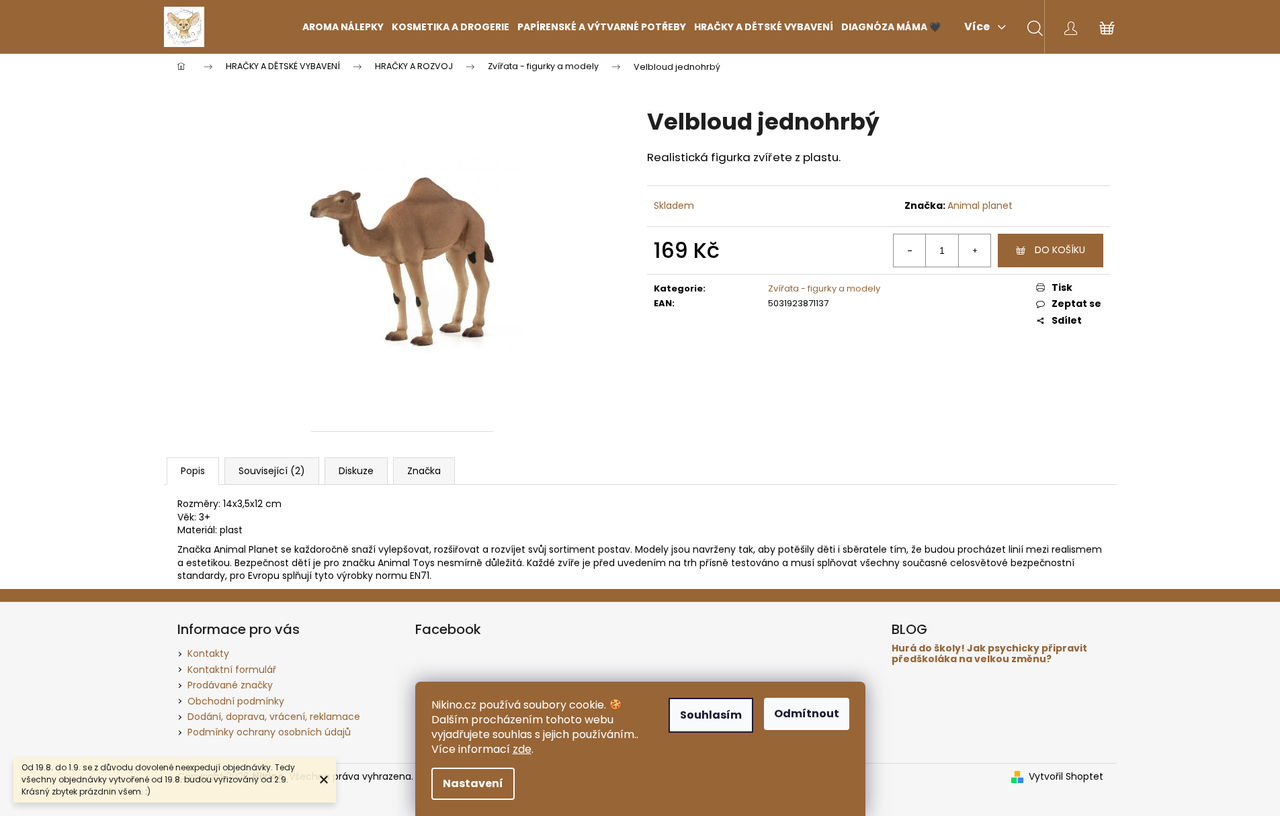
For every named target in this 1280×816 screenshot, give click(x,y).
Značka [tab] (424, 471)
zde (522, 749)
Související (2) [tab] (272, 471)
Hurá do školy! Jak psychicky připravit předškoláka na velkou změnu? (989, 653)
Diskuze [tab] (356, 471)
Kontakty (208, 653)
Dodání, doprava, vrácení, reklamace (273, 716)
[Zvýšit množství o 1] (974, 250)
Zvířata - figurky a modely (824, 288)
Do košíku (1060, 250)
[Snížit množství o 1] (910, 250)
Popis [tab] (193, 471)
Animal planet (980, 205)
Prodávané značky (230, 685)
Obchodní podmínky (235, 701)
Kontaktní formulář (231, 669)
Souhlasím (711, 715)
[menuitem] (343, 27)
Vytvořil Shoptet (1066, 776)
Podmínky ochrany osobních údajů (269, 732)
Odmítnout (806, 713)
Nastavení (473, 783)
